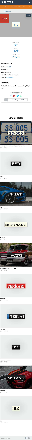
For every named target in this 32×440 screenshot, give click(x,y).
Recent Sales (7, 11)
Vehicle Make (9, 77)
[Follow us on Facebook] (26, 438)
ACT (9, 66)
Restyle (28, 15)
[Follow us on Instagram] (29, 438)
